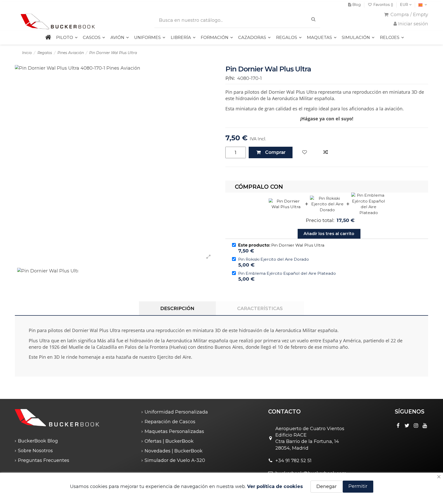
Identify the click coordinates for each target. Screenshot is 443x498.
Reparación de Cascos (170, 422)
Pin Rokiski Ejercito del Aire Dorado (273, 259)
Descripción (177, 308)
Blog (356, 4)
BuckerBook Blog (38, 441)
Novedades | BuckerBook (174, 451)
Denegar (326, 486)
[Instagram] (415, 425)
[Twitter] (407, 425)
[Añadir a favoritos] (304, 152)
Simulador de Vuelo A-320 (175, 460)
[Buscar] (313, 19)
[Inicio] (47, 37)
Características (260, 308)
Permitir (357, 486)
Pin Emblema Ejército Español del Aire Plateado (287, 273)
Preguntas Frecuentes (43, 460)
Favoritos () (383, 4)
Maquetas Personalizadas (174, 431)
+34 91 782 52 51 (293, 460)
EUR (404, 4)
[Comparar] (325, 152)
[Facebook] (398, 425)
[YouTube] (424, 425)
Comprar (275, 152)
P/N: (230, 78)
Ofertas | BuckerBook (169, 441)
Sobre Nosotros (35, 450)
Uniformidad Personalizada (176, 412)
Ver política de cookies (275, 486)
